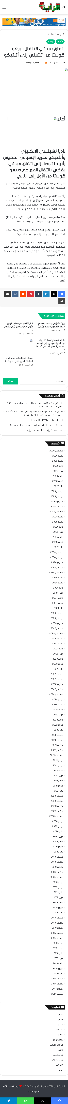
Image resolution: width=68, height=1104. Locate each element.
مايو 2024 (58, 588)
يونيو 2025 (57, 522)
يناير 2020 (58, 852)
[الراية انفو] (49, 7)
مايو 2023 (58, 649)
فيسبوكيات (57, 1060)
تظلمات (59, 1030)
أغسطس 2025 (56, 512)
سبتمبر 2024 (57, 567)
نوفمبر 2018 (57, 923)
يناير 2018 (58, 974)
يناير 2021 (58, 791)
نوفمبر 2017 (57, 984)
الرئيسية (59, 34)
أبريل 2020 (58, 836)
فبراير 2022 (57, 725)
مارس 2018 (58, 963)
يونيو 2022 (57, 704)
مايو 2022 (58, 710)
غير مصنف (58, 1055)
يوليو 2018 (58, 943)
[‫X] (54, 294)
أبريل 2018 (58, 958)
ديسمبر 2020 (57, 796)
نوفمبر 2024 (56, 557)
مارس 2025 (57, 537)
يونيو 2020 (57, 826)
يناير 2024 (58, 608)
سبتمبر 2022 (57, 689)
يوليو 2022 (57, 699)
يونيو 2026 (57, 461)
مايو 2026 (58, 466)
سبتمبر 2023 (57, 628)
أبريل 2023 (58, 654)
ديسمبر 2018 (57, 918)
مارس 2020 (57, 842)
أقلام (60, 1019)
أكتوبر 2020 (57, 806)
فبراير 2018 (58, 968)
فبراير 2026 (57, 481)
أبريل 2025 (58, 532)
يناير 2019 (58, 913)
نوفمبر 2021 (57, 740)
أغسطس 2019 (56, 877)
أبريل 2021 (58, 776)
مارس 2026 (57, 476)
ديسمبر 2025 (57, 491)
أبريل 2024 (58, 593)
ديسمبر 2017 (57, 979)
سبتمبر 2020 (57, 811)
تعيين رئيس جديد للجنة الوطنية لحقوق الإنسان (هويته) (36, 425)
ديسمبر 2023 (57, 613)
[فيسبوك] (61, 294)
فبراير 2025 (57, 542)
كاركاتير (59, 1065)
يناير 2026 (58, 486)
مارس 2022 (57, 720)
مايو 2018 (58, 953)
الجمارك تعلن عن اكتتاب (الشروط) (47, 420)
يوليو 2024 (57, 578)
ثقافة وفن (57, 1040)
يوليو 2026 (57, 456)
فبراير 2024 (57, 603)
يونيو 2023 (57, 644)
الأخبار (50, 34)
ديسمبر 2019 (57, 857)
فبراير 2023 (57, 664)
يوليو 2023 (57, 638)
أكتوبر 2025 (57, 501)
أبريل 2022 (58, 715)
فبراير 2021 (58, 786)
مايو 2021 (58, 770)
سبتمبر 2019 (57, 872)
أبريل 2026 (58, 471)
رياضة (50, 41)
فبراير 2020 (57, 847)
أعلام (60, 1014)
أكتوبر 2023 (57, 623)
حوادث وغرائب (56, 1045)
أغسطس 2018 (56, 938)
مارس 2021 (58, 781)
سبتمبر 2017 (57, 994)
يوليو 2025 (57, 517)
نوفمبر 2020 (57, 801)
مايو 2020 (58, 831)
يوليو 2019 (58, 882)
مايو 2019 (58, 892)
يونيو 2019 (58, 887)
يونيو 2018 (58, 948)
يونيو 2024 (57, 583)
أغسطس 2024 (56, 572)
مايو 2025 (58, 527)
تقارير (60, 1035)
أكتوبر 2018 (57, 928)
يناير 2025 (58, 547)
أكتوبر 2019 (57, 867)
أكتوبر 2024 (57, 562)
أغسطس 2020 (56, 816)
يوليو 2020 (57, 821)
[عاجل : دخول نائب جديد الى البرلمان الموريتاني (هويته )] (18, 347)
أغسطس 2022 (56, 694)
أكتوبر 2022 (57, 684)
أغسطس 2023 (56, 633)
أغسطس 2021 (56, 755)
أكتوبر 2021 (57, 745)
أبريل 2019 (58, 897)
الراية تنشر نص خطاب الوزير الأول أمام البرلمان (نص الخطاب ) (18, 326)
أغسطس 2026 (56, 451)
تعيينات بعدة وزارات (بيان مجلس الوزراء (45, 430)
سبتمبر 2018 (57, 933)
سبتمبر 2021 (57, 750)
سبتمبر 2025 (57, 506)
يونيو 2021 (58, 765)
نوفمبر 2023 (57, 618)
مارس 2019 (58, 902)
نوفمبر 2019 (57, 862)
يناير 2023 (58, 669)
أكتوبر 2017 (57, 989)
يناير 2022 (58, 730)
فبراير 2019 (58, 908)
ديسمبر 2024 (56, 552)
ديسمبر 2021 (57, 735)
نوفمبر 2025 (57, 496)
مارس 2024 (57, 598)
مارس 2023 (57, 659)
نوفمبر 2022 (57, 679)
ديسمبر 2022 (57, 674)
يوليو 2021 (58, 760)
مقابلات (59, 1070)
